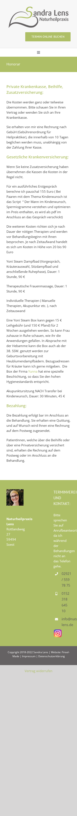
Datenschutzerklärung (51, 656)
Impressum (29, 656)
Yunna (32, 371)
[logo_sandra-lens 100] (38, 8)
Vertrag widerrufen (38, 671)
